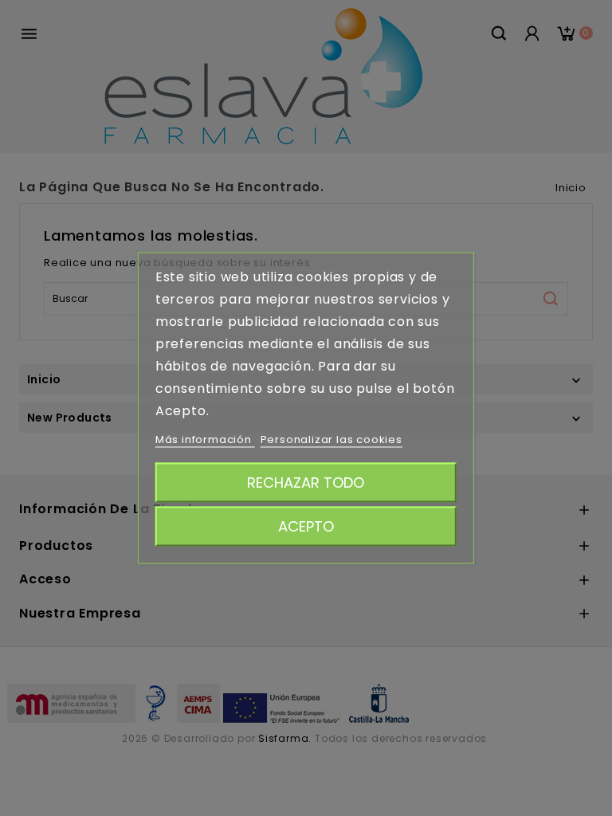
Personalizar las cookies (331, 439)
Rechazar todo (305, 482)
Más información (205, 439)
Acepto (306, 526)
